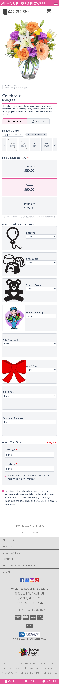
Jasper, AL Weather (14, 668)
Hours (50, 681)
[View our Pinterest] (37, 581)
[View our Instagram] (32, 581)
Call (11, 681)
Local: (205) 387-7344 (29, 603)
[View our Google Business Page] (27, 581)
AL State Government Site (41, 668)
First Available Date (36, 134)
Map (30, 681)
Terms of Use (50, 673)
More (6, 114)
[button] (51, 12)
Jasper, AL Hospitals (44, 663)
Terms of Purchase (30, 673)
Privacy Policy (10, 673)
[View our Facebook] (22, 581)
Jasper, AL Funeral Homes (17, 663)
